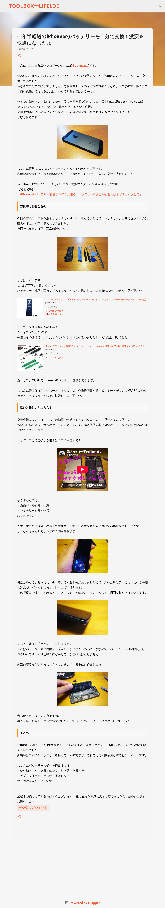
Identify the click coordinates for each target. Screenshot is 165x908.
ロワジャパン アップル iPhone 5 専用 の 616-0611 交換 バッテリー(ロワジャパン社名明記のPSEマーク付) (95, 299)
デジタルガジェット (33, 807)
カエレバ (58, 303)
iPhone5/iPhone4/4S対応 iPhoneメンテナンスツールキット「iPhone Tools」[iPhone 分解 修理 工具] (95, 346)
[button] (19, 55)
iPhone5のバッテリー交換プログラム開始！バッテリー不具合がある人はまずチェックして (79, 194)
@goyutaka (80, 65)
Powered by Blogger (84, 903)
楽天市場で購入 (55, 314)
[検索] (160, 6)
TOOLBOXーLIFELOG (34, 6)
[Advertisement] (82, 866)
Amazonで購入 (55, 311)
